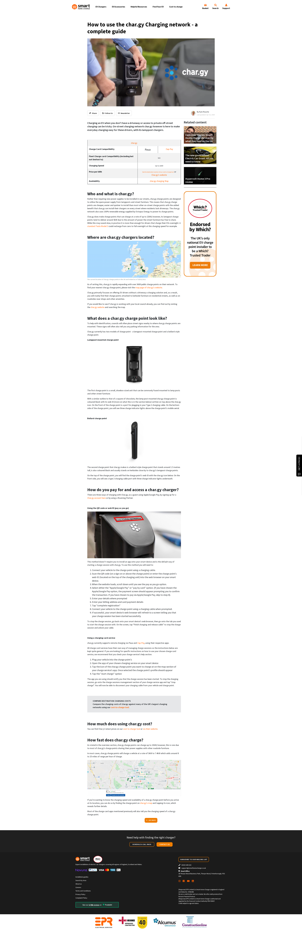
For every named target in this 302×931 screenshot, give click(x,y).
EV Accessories (118, 6)
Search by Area (81, 880)
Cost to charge (175, 6)
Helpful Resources (139, 6)
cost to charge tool (131, 729)
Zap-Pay (169, 149)
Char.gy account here (96, 498)
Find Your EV (158, 6)
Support (226, 8)
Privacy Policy (80, 894)
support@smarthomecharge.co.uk (193, 868)
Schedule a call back (141, 844)
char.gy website (97, 307)
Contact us (164, 844)
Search (215, 8)
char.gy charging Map (159, 181)
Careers (78, 887)
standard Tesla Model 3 (97, 226)
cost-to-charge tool (120, 707)
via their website (150, 729)
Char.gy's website (159, 175)
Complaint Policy (81, 898)
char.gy (134, 143)
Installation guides (82, 877)
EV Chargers (101, 6)
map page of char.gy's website (148, 287)
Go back (152, 820)
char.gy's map (146, 803)
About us (79, 884)
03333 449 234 (186, 865)
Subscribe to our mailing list (193, 859)
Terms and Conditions (83, 891)
